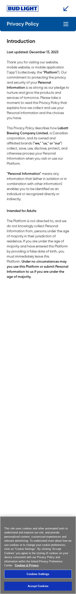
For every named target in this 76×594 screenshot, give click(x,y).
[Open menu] (65, 24)
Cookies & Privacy (27, 565)
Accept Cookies (38, 586)
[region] (38, 555)
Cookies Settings (38, 574)
